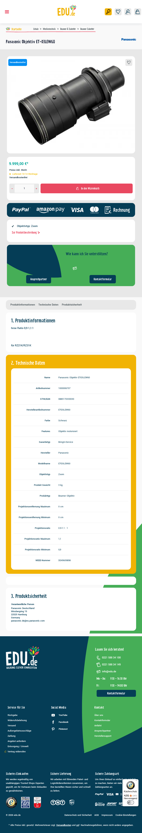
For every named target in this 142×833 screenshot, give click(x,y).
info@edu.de (109, 671)
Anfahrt (97, 725)
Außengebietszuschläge (19, 730)
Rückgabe (12, 715)
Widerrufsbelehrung (17, 720)
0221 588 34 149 (111, 664)
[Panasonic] (128, 43)
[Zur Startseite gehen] (67, 10)
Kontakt (99, 707)
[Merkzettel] (118, 11)
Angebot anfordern (17, 741)
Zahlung (11, 736)
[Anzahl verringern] (12, 188)
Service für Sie (16, 707)
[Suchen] (108, 11)
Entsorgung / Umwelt (18, 746)
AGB (96, 815)
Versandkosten (63, 825)
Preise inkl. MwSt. (18, 170)
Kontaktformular (103, 279)
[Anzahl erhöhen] (36, 188)
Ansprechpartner (38, 279)
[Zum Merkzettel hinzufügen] (128, 62)
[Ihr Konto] (128, 11)
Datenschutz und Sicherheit (78, 815)
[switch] (130, 802)
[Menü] (7, 11)
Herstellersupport (102, 736)
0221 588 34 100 (111, 657)
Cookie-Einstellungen (126, 815)
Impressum (107, 815)
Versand (12, 725)
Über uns (98, 715)
